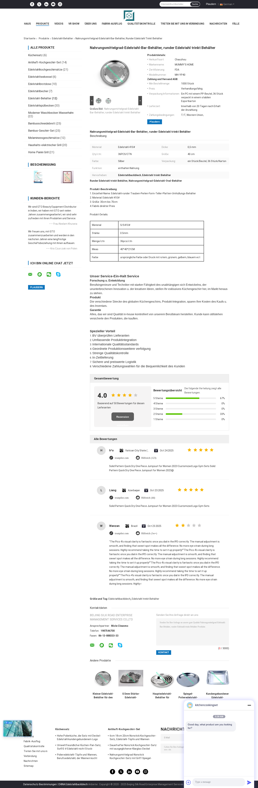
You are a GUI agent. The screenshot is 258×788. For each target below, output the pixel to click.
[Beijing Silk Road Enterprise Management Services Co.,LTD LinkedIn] (46, 4)
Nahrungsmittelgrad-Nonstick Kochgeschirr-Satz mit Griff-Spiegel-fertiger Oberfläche (131, 757)
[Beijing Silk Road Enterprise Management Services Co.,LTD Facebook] (32, 4)
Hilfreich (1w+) (149, 533)
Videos (58, 23)
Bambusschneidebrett (41, 123)
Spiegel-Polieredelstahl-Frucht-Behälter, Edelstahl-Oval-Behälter (188, 695)
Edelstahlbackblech (119, 598)
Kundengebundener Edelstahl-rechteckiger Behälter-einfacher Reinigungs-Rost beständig (217, 695)
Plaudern (211, 4)
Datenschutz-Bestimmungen (40, 784)
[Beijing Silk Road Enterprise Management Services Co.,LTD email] (32, 274)
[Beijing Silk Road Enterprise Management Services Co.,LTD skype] (60, 274)
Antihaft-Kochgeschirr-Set (44, 62)
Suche (195, 4)
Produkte (42, 23)
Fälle (235, 23)
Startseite (29, 38)
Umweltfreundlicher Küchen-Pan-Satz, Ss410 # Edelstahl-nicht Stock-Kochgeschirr (79, 747)
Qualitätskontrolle (141, 23)
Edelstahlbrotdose (39, 84)
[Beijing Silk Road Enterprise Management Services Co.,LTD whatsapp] (41, 274)
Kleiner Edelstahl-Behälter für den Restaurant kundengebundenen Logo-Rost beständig (103, 695)
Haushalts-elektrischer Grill (44, 145)
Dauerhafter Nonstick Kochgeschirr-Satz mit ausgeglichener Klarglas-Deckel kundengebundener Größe (133, 747)
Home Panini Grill (38, 152)
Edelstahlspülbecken (41, 105)
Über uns (91, 23)
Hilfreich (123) (148, 458)
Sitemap (29, 765)
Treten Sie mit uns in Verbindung (182, 23)
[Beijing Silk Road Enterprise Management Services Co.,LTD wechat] (51, 274)
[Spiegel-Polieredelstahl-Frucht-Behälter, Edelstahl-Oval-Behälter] (188, 678)
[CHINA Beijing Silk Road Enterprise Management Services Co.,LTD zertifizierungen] (38, 177)
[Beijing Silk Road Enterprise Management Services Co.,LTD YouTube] (53, 4)
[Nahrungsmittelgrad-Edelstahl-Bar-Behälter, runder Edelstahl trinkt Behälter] (114, 74)
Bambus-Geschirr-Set (41, 130)
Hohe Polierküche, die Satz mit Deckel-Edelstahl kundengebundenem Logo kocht (79, 738)
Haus (27, 23)
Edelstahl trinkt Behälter (145, 598)
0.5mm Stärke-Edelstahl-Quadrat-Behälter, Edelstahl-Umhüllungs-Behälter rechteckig (130, 695)
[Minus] (249, 705)
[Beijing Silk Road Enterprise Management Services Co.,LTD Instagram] (60, 4)
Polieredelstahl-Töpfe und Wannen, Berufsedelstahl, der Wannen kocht (77, 756)
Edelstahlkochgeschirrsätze (45, 69)
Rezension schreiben (122, 418)
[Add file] (188, 782)
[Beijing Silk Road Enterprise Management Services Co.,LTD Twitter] (39, 4)
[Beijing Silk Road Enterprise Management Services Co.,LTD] (129, 15)
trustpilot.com (122, 458)
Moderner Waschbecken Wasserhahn (51, 112)
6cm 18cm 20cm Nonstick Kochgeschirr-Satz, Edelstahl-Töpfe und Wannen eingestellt (133, 738)
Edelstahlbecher (38, 91)
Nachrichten (218, 23)
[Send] (249, 782)
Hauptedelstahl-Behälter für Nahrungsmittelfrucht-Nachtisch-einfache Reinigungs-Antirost (162, 695)
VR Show (73, 23)
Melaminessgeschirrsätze (44, 138)
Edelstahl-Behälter (62, 38)
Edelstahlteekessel (40, 76)
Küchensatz (35, 55)
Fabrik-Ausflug (112, 23)
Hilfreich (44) (148, 497)
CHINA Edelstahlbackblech (73, 784)
